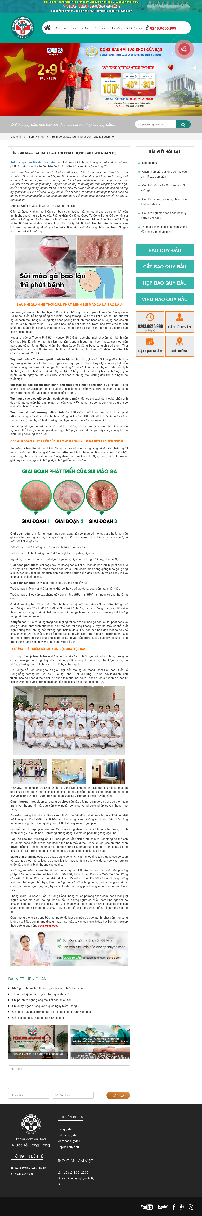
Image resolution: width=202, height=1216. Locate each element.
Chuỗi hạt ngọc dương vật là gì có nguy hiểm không (44, 1006)
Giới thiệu (61, 28)
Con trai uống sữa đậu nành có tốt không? (163, 187)
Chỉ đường (134, 28)
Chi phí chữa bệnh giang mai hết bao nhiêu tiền (42, 1000)
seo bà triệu (149, 163)
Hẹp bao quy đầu (165, 282)
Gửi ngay (118, 1095)
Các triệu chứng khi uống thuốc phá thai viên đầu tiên (164, 201)
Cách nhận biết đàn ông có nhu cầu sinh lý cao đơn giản (164, 174)
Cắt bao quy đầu (164, 266)
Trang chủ (14, 136)
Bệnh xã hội (36, 136)
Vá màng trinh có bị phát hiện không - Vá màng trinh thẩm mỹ (165, 229)
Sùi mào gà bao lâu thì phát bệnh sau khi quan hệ (82, 136)
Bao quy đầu (81, 28)
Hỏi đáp (117, 28)
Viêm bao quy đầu (165, 299)
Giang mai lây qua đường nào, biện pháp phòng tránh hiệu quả (51, 1012)
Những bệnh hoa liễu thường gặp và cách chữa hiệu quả (47, 988)
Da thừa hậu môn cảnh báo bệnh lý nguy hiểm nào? (163, 215)
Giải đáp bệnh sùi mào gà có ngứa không (38, 1018)
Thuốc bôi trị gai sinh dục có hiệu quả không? (40, 994)
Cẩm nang (101, 28)
